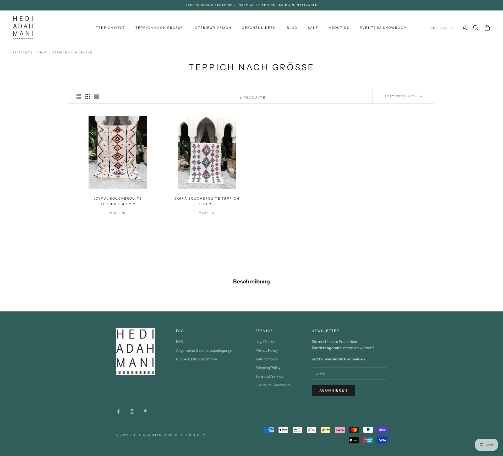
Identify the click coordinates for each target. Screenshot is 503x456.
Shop (42, 52)
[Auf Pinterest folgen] (145, 411)
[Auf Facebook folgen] (118, 411)
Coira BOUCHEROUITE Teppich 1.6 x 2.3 (206, 201)
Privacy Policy (266, 350)
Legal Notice (265, 341)
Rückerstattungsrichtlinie (196, 359)
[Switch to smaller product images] (87, 96)
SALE (313, 28)
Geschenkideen (259, 28)
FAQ (179, 341)
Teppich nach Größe (72, 52)
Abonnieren (333, 390)
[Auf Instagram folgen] (132, 411)
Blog (292, 28)
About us (339, 28)
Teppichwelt (110, 28)
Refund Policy (266, 359)
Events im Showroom (383, 28)
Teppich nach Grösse (159, 28)
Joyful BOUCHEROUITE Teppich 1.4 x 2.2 (118, 201)
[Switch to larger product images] (78, 96)
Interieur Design (213, 28)
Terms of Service (269, 376)
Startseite (22, 52)
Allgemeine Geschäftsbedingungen (205, 350)
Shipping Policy (267, 367)
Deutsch (439, 28)
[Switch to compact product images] (96, 96)
